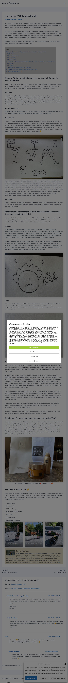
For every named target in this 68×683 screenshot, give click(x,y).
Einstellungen (34, 356)
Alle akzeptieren (34, 347)
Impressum (38, 361)
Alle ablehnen (34, 352)
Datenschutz (30, 361)
